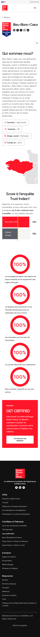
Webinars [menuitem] (6, 591)
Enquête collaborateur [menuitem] (11, 499)
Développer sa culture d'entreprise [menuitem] (16, 514)
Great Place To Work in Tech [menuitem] (13, 545)
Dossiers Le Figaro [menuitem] (9, 595)
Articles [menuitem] (5, 580)
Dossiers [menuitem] (5, 588)
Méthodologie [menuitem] (7, 564)
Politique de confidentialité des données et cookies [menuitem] (19, 604)
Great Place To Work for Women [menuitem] (15, 541)
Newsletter (35, 2)
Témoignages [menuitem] (7, 529)
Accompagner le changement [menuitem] (14, 510)
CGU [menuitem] (4, 599)
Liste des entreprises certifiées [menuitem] (14, 526)
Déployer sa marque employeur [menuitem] (14, 506)
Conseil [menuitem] (5, 503)
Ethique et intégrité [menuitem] (10, 568)
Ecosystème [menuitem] (7, 561)
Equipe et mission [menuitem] (9, 557)
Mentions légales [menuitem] (20, 625)
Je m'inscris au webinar (20, 439)
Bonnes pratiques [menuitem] (9, 584)
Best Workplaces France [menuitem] (12, 538)
